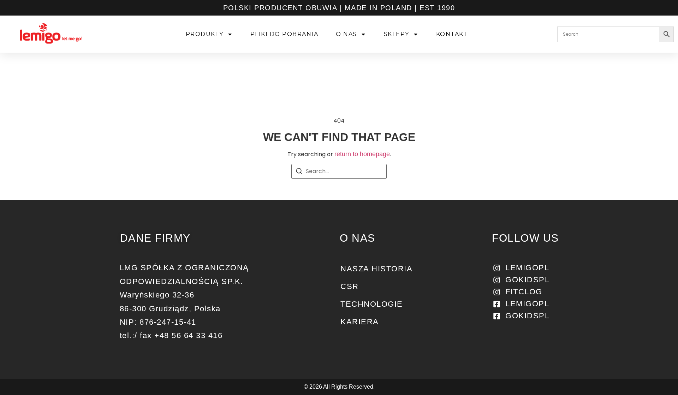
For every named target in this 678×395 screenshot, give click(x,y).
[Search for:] (339, 171)
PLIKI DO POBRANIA (284, 34)
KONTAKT (452, 34)
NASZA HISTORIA (376, 268)
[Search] (299, 172)
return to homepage (362, 154)
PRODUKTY (205, 34)
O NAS (346, 34)
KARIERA (359, 321)
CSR (349, 286)
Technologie (371, 304)
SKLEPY (396, 34)
